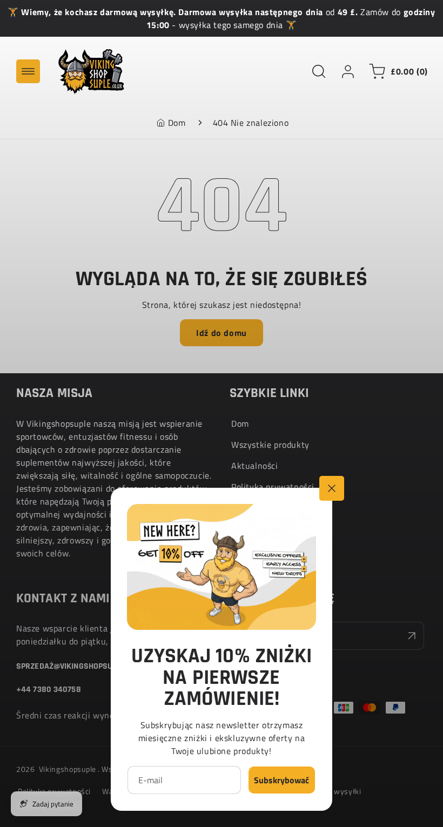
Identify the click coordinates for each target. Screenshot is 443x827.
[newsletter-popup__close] (331, 488)
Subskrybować (281, 780)
